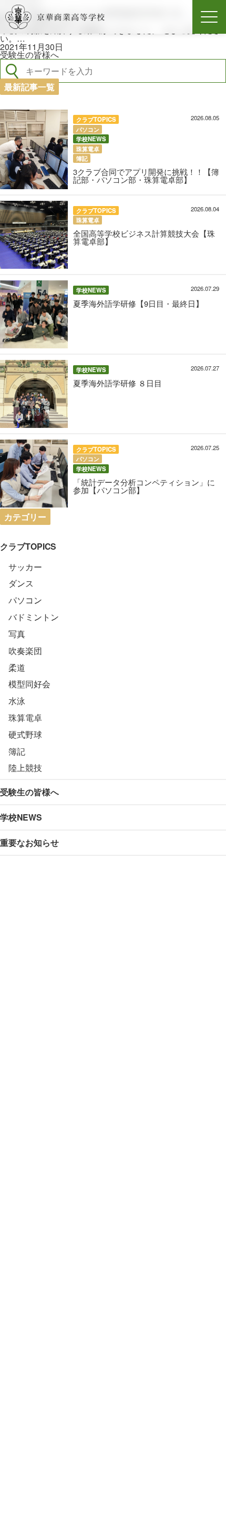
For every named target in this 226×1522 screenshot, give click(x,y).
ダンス (21, 583)
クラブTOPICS (28, 546)
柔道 (16, 667)
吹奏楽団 (25, 651)
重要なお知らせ (29, 842)
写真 (16, 634)
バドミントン (33, 617)
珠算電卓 (25, 717)
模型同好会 (29, 684)
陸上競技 (25, 768)
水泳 (16, 701)
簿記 (16, 751)
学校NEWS (21, 817)
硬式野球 (25, 734)
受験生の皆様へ (29, 54)
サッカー (25, 567)
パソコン (25, 600)
